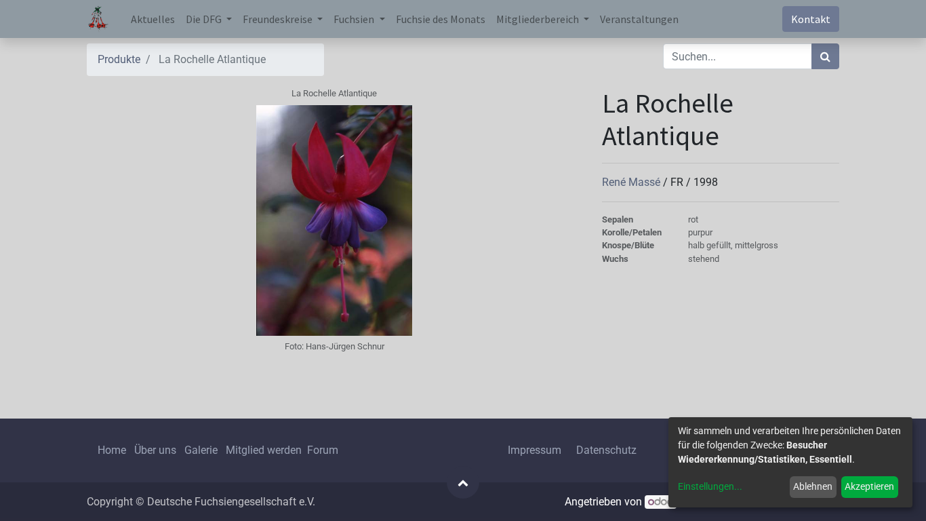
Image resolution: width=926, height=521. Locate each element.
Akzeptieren (869, 486)
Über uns (155, 450)
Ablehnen (812, 486)
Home (112, 450)
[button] (463, 482)
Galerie (201, 450)
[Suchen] (825, 56)
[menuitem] (152, 19)
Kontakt (810, 19)
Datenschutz (606, 450)
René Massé (632, 182)
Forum (322, 450)
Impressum (534, 450)
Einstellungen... (710, 486)
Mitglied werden (265, 450)
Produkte (119, 59)
